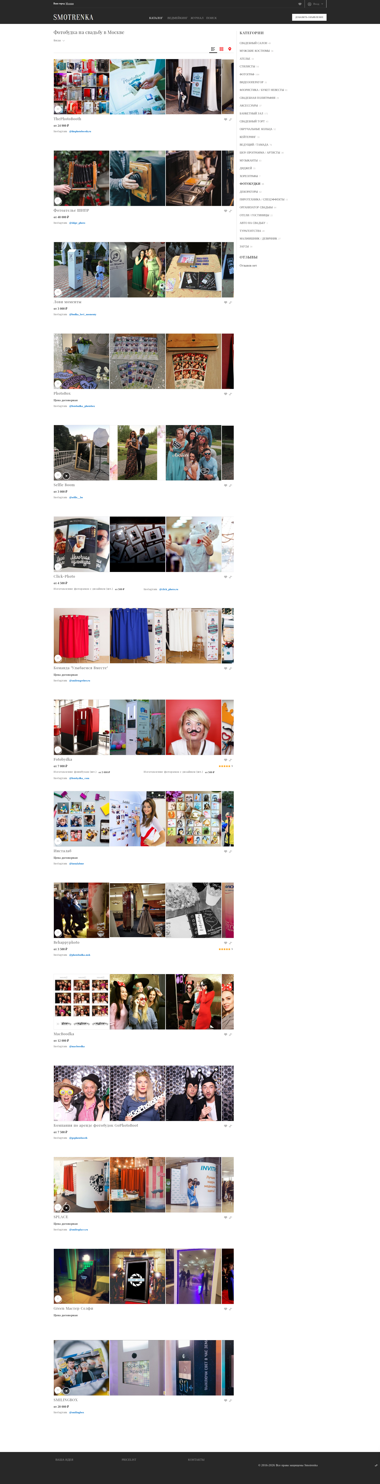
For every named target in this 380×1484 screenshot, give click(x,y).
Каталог (156, 18)
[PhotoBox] (144, 336)
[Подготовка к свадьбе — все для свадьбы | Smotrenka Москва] (73, 17)
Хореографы (249, 176)
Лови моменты (68, 301)
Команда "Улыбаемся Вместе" (81, 667)
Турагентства (250, 230)
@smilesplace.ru (78, 1229)
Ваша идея (64, 1459)
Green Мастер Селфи (73, 1308)
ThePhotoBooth (67, 118)
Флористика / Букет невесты (262, 90)
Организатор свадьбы (256, 207)
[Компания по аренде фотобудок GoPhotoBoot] (144, 1068)
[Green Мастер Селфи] (144, 1251)
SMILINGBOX (66, 1399)
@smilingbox (76, 1412)
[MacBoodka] (144, 976)
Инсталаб (62, 850)
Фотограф (247, 74)
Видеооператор (251, 82)
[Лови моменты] (144, 244)
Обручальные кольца (256, 129)
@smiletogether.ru (79, 680)
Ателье (245, 58)
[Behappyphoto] (144, 885)
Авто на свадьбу (252, 223)
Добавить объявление (309, 17)
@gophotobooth (78, 1137)
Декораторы (249, 191)
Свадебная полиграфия (257, 97)
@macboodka (77, 1046)
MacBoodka (64, 1033)
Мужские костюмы (255, 50)
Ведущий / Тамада (254, 144)
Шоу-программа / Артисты (260, 152)
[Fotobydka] (144, 702)
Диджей (246, 168)
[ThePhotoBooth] (144, 61)
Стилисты (247, 66)
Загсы (244, 246)
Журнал (197, 18)
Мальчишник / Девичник (258, 238)
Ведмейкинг (177, 18)
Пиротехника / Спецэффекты (262, 199)
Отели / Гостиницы (254, 215)
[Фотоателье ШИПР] (144, 153)
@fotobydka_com (79, 778)
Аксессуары (249, 105)
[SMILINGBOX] (144, 1342)
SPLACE (61, 1216)
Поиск (211, 18)
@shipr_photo (77, 222)
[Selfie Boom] (144, 427)
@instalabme (76, 863)
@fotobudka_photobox (82, 406)
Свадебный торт (252, 121)
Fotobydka (63, 759)
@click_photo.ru (168, 589)
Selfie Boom (64, 484)
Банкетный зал (251, 113)
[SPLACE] (144, 1159)
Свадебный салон (253, 43)
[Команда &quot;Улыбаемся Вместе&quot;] (144, 610)
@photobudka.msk (79, 954)
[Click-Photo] (144, 519)
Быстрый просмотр (141, 102)
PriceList (129, 1459)
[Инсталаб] (144, 793)
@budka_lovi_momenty (82, 314)
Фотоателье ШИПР (71, 210)
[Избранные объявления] (301, 4)
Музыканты (249, 160)
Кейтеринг (248, 137)
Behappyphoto (67, 942)
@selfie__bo (76, 497)
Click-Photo (64, 576)
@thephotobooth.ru (80, 131)
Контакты (196, 1459)
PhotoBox (62, 393)
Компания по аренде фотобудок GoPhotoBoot (96, 1125)
